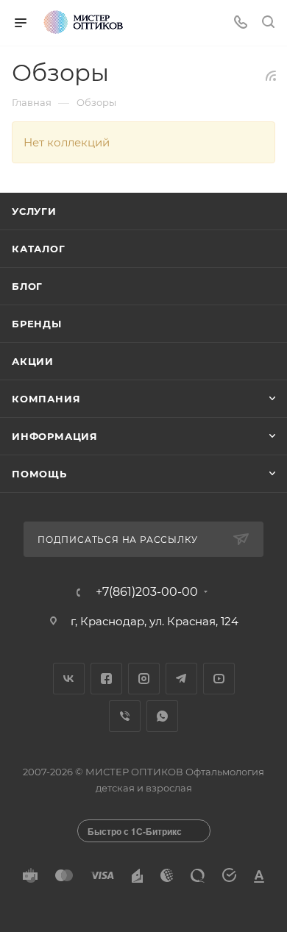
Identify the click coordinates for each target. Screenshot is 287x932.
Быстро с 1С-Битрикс (135, 831)
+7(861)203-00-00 (147, 592)
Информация (55, 436)
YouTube (219, 678)
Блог (27, 286)
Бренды (37, 324)
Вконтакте (69, 678)
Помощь (39, 474)
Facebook (106, 678)
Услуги (34, 211)
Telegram (181, 678)
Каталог (38, 249)
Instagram (144, 678)
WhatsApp (162, 716)
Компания (46, 399)
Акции (33, 361)
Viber (125, 716)
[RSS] (271, 75)
